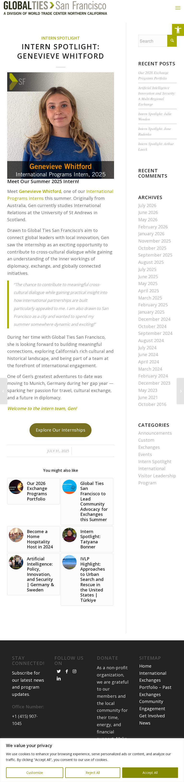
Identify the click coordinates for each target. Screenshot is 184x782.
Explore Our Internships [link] (60, 430)
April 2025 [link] (148, 290)
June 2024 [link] (148, 354)
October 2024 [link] (152, 326)
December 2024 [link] (154, 319)
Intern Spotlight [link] (60, 38)
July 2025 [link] (147, 269)
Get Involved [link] (152, 716)
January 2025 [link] (151, 312)
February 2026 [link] (153, 227)
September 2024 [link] (155, 333)
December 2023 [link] (154, 383)
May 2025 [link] (147, 283)
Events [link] (145, 454)
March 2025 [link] (150, 298)
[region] (92, 760)
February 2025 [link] (153, 305)
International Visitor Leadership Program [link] (157, 475)
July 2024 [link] (147, 347)
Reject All (93, 772)
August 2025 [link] (151, 262)
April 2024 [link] (148, 362)
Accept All (150, 772)
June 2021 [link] (148, 397)
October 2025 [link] (152, 248)
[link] (178, 30)
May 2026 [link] (147, 219)
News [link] (144, 723)
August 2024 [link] (151, 340)
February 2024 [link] (153, 376)
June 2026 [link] (148, 212)
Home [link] (145, 666)
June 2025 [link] (148, 276)
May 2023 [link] (147, 390)
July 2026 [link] (147, 205)
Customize (34, 772)
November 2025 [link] (154, 241)
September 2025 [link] (155, 255)
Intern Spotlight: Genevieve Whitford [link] (60, 51)
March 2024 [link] (150, 369)
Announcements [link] (155, 433)
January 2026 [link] (151, 233)
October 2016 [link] (152, 404)
